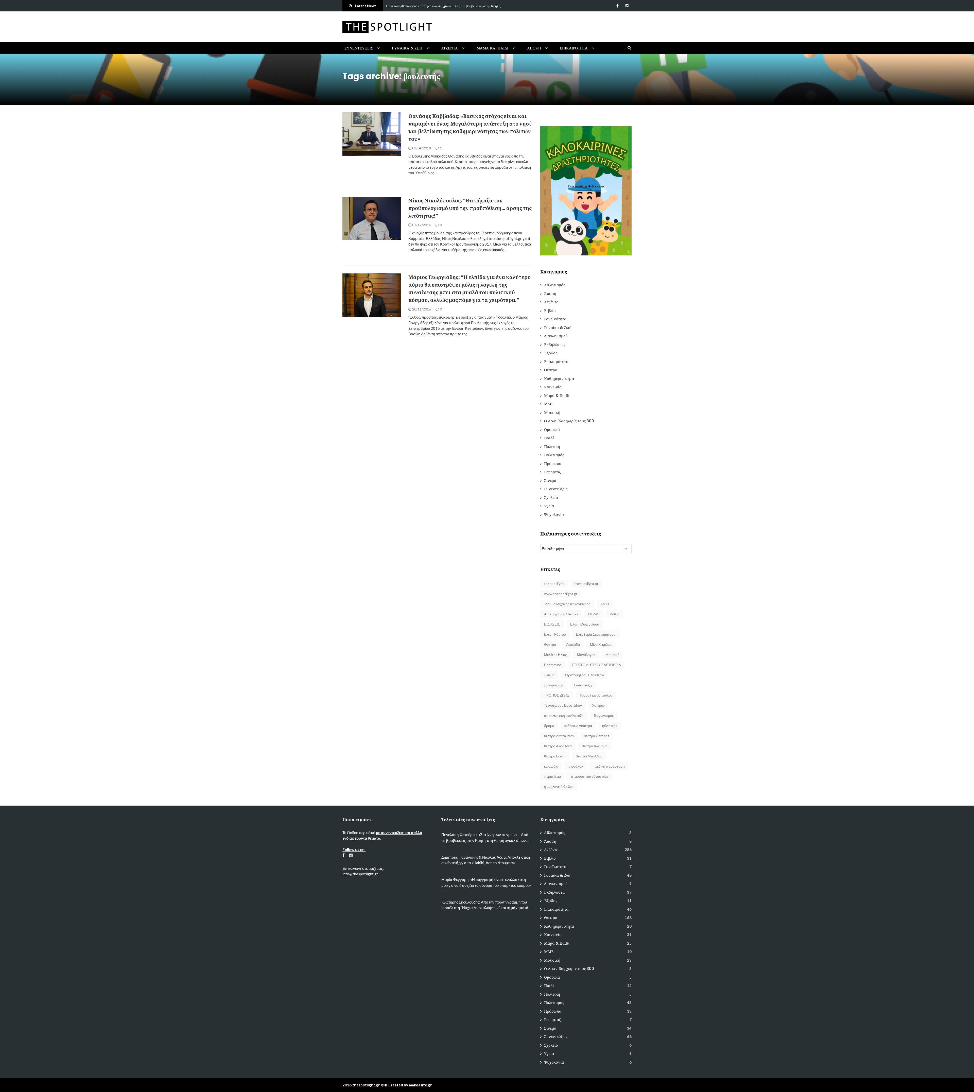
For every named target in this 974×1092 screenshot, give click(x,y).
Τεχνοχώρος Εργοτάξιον (563, 705)
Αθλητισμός (554, 285)
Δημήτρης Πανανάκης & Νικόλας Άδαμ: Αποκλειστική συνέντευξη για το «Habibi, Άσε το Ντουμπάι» (485, 860)
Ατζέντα (449, 48)
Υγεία (549, 506)
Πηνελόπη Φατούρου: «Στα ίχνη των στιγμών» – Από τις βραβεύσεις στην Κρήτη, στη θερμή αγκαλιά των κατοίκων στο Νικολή (484, 837)
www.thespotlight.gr (560, 594)
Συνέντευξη (583, 685)
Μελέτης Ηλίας (555, 654)
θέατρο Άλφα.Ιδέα (558, 746)
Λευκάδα (573, 644)
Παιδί (549, 438)
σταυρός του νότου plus (589, 776)
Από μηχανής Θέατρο (561, 614)
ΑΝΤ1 (605, 604)
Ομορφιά (552, 429)
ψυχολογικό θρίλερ (558, 786)
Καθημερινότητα (559, 378)
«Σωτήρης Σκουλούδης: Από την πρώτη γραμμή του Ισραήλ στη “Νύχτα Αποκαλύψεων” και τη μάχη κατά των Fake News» (484, 905)
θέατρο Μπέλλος (589, 756)
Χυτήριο (598, 705)
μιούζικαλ (575, 766)
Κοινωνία (553, 387)
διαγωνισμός (604, 715)
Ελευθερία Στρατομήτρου (596, 634)
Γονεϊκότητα (555, 319)
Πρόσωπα (552, 463)
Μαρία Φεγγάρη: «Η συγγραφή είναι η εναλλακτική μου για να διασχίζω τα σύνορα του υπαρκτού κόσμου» (486, 882)
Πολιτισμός (554, 455)
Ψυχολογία (554, 514)
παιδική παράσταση (609, 766)
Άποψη (534, 48)
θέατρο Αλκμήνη (594, 746)
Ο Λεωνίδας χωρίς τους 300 (569, 421)
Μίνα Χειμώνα (601, 644)
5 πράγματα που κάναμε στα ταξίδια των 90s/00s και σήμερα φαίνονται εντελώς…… (446, 6)
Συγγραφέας (554, 685)
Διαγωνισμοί (555, 336)
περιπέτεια (552, 776)
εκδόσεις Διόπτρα (578, 725)
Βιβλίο (550, 310)
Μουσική (552, 412)
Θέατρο (550, 370)
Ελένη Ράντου (555, 634)
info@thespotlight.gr (360, 874)
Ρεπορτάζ (552, 472)
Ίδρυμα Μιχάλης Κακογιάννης (567, 604)
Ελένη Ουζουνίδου (584, 624)
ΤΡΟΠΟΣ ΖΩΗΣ (556, 695)
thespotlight (554, 583)
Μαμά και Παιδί (492, 48)
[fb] (617, 5)
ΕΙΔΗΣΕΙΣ (552, 624)
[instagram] (627, 5)
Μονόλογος (586, 654)
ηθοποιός (609, 725)
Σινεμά (550, 480)
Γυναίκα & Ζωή (407, 48)
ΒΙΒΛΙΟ (594, 614)
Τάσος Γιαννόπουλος (596, 695)
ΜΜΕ (548, 404)
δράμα (549, 725)
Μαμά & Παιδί (556, 395)
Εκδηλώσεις (554, 344)
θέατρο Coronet (596, 736)
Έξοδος (550, 353)
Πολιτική (357, 153)
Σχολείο (551, 497)
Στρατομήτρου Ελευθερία (584, 675)
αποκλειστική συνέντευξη (564, 715)
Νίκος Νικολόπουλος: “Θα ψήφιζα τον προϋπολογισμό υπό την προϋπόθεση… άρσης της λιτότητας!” (470, 208)
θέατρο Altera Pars (559, 736)
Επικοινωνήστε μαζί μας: (363, 868)
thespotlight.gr (586, 583)
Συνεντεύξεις (358, 48)
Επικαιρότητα (574, 48)
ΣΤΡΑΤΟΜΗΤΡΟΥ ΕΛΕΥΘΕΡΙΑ (596, 665)
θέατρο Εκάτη (555, 756)
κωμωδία (551, 766)
